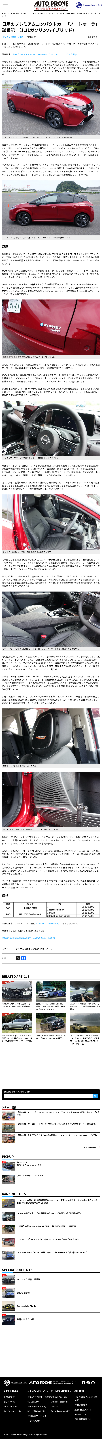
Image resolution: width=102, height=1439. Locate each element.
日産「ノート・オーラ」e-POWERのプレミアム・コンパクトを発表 (45, 54)
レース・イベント (12, 1411)
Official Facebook (59, 1401)
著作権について (82, 1414)
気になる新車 (33, 1401)
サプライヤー (10, 1406)
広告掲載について (83, 1409)
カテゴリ (6, 949)
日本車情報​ (9, 1396)
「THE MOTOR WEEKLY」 (47, 923)
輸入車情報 (9, 1401)
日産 (42, 949)
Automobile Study (36, 1406)
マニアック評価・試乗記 (13, 37)
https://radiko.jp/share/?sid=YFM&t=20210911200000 (28, 937)
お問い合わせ (81, 1404)
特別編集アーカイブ (36, 1416)
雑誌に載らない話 (35, 1411)
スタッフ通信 (33, 1420)
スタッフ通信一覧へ (90, 1147)
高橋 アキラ (92, 37)
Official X (55, 1406)
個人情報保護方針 (83, 1419)
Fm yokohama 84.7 (60, 1411)
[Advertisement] (22, 1066)
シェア (5, 957)
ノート (49, 949)
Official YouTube (59, 1396)
